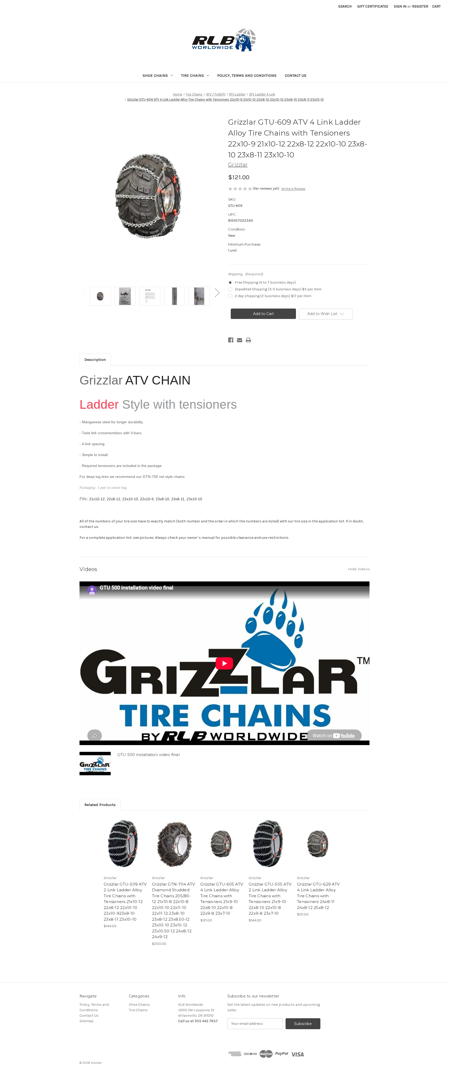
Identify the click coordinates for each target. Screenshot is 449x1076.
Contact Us (295, 75)
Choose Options (125, 849)
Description (95, 359)
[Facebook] (230, 340)
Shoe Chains (155, 75)
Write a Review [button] (293, 189)
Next (217, 292)
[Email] (239, 340)
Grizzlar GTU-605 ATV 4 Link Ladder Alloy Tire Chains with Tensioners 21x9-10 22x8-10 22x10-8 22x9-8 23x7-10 (221, 899)
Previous (83, 292)
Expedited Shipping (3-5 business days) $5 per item (278, 289)
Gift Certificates (372, 6)
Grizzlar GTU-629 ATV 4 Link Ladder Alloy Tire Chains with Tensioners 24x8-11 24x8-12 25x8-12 (318, 896)
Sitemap (87, 1021)
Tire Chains (192, 75)
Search (345, 6)
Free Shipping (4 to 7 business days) (265, 282)
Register (420, 6)
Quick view (120, 839)
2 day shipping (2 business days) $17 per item (273, 296)
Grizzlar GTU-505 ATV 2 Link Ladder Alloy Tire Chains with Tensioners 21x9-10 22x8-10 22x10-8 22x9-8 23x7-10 (270, 899)
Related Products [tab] (100, 804)
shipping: (245, 274)
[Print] (248, 340)
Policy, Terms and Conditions (246, 75)
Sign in (400, 6)
